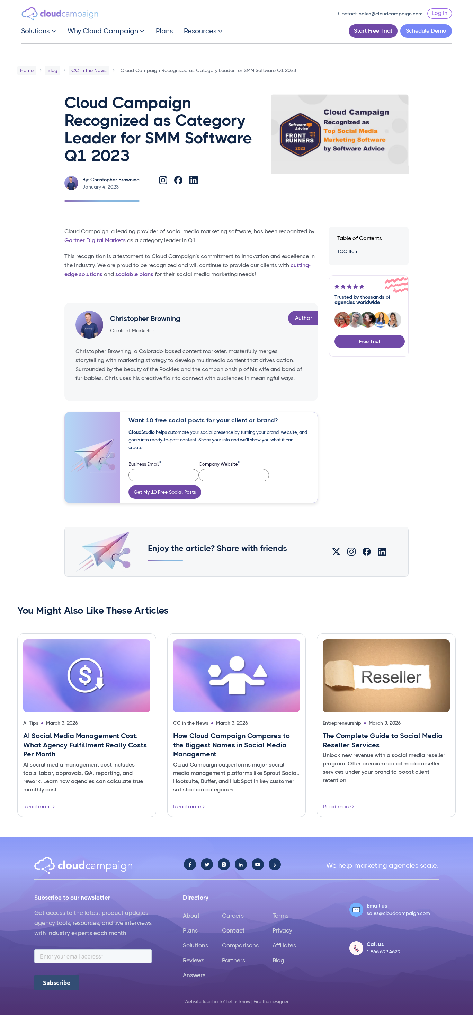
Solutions (195, 945)
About (191, 915)
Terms (280, 915)
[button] (38, 31)
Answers (194, 975)
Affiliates (284, 945)
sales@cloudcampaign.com (391, 13)
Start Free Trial (373, 31)
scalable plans (134, 274)
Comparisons (240, 945)
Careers (233, 915)
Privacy (282, 930)
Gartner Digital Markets (95, 240)
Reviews (193, 960)
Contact (233, 930)
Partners (233, 960)
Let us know (238, 1001)
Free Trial (369, 341)
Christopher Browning (115, 179)
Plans (164, 31)
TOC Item (348, 251)
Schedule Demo (426, 31)
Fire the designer (271, 1001)
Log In (439, 13)
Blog (278, 960)
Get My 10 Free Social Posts (165, 492)
